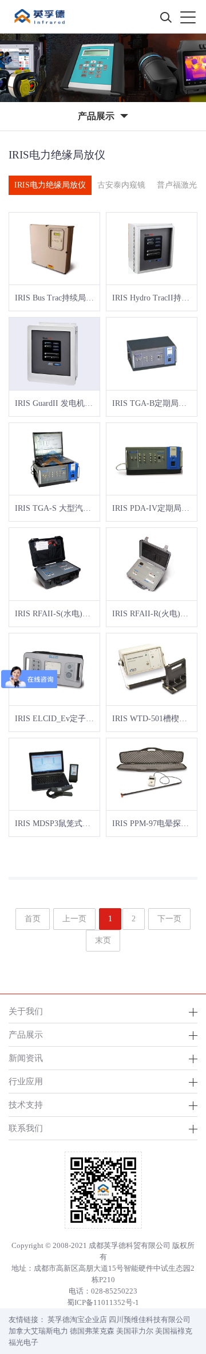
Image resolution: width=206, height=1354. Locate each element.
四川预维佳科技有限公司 (150, 1319)
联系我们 (26, 1128)
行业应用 (26, 1081)
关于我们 (26, 1011)
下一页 (169, 918)
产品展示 (26, 1034)
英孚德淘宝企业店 (77, 1319)
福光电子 (23, 1342)
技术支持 (26, 1104)
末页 (103, 940)
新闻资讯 (26, 1058)
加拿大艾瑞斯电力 (38, 1331)
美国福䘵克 (173, 1331)
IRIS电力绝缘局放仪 (50, 185)
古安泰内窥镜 (121, 185)
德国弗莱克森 (92, 1331)
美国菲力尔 (134, 1331)
